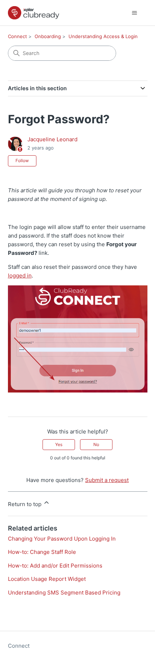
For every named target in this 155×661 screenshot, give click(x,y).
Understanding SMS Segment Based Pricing (64, 592)
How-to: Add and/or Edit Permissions (55, 565)
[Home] (33, 12)
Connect (17, 36)
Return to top (25, 504)
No (96, 444)
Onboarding (48, 36)
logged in (20, 275)
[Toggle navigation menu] (134, 13)
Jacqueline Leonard (52, 139)
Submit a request (107, 480)
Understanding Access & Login (103, 36)
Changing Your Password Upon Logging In (62, 538)
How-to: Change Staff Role (42, 551)
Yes (58, 444)
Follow (22, 160)
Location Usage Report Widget (47, 578)
